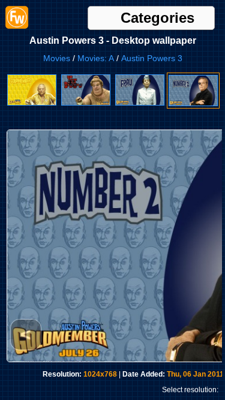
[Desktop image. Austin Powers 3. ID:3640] (193, 104)
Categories (157, 18)
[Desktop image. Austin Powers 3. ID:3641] (139, 103)
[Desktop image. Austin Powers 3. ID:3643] (31, 103)
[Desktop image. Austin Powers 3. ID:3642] (85, 103)
